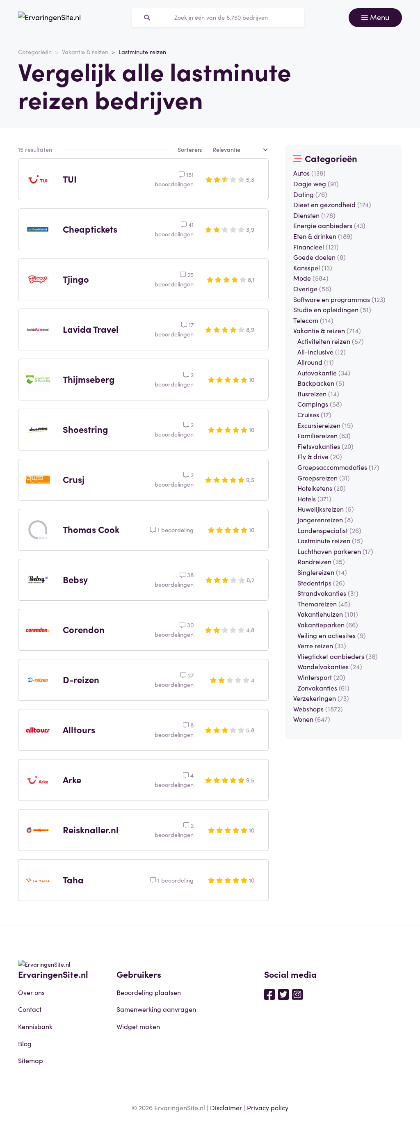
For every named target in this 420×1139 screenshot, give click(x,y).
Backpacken (321, 382)
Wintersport (321, 677)
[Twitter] (283, 993)
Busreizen (318, 393)
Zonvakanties (323, 687)
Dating (310, 194)
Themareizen (323, 603)
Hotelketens (321, 487)
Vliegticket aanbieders (337, 656)
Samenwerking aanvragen (156, 1008)
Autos (309, 172)
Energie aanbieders (329, 225)
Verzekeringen (321, 697)
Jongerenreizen (325, 519)
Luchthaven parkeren (335, 551)
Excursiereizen (325, 425)
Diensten (314, 215)
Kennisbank (35, 1026)
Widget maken (138, 1026)
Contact (29, 1008)
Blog (25, 1043)
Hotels (314, 498)
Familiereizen (324, 435)
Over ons (31, 992)
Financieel (316, 246)
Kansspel (312, 267)
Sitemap (30, 1060)
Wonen (311, 718)
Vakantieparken (327, 624)
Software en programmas (339, 299)
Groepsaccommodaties (338, 466)
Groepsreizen (323, 477)
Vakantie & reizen (85, 52)
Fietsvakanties (325, 446)
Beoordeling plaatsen (148, 992)
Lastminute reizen (330, 540)
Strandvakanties (327, 592)
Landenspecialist (329, 530)
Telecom (313, 320)
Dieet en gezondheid (332, 204)
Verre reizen (321, 645)
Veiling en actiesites (331, 635)
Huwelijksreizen (325, 508)
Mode (311, 277)
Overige (312, 288)
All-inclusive (321, 351)
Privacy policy (267, 1107)
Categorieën (35, 52)
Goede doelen (319, 256)
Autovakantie (323, 372)
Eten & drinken (323, 235)
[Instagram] (297, 993)
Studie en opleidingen (332, 309)
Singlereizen (322, 571)
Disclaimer (226, 1107)
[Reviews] (49, 17)
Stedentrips (321, 582)
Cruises (314, 414)
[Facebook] (269, 993)
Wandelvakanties (329, 666)
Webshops (318, 708)
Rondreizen (321, 561)
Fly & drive (319, 456)
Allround (315, 361)
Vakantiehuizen (327, 613)
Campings (319, 403)
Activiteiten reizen (330, 340)
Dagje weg (316, 183)
